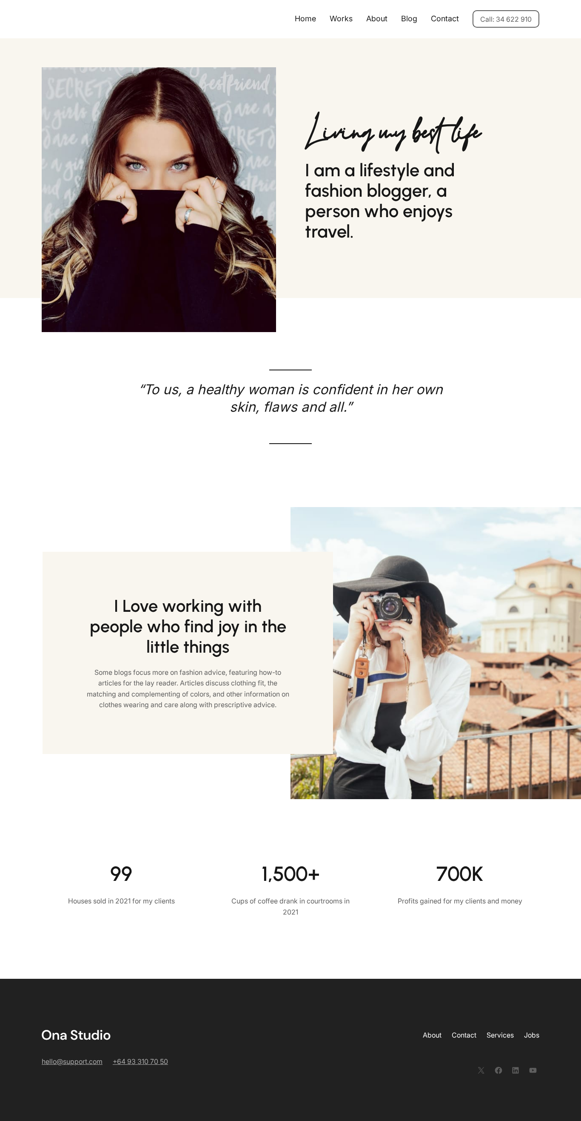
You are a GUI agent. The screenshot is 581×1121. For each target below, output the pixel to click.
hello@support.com (72, 1061)
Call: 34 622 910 (506, 19)
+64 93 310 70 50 (140, 1061)
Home (305, 18)
